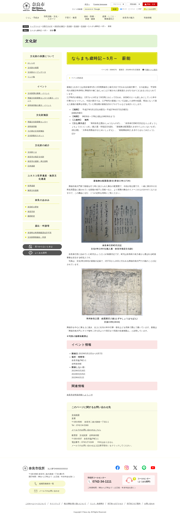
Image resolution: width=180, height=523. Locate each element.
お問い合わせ (149, 504)
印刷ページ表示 (151, 70)
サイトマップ (55, 504)
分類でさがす (47, 26)
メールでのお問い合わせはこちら (86, 430)
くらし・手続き (32, 18)
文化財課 (75, 415)
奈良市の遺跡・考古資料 (38, 161)
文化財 (69, 26)
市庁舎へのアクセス (115, 504)
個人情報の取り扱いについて (75, 504)
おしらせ (31, 63)
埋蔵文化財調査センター (38, 122)
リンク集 (31, 77)
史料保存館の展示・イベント (39, 105)
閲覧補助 (133, 4)
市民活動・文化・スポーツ (51, 17)
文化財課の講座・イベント (39, 93)
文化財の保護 (33, 68)
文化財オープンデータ (37, 72)
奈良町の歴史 (33, 207)
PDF (139, 9)
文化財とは (32, 152)
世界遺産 (31, 186)
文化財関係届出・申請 (37, 237)
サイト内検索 (77, 9)
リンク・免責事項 (97, 504)
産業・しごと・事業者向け (109, 17)
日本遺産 (31, 166)
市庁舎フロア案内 (133, 504)
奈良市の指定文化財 (36, 157)
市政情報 (148, 18)
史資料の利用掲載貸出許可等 (39, 233)
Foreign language (100, 4)
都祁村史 (31, 216)
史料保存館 (32, 126)
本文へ (87, 4)
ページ (132, 9)
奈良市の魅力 (128, 18)
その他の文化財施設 (36, 131)
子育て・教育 (71, 18)
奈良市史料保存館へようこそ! (80, 395)
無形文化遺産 (33, 190)
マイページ (117, 4)
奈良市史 (31, 211)
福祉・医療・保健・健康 (90, 17)
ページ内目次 (77, 78)
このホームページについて (35, 504)
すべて (124, 9)
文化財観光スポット (36, 136)
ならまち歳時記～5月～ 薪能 (41, 30)
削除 (54, 30)
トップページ (35, 26)
